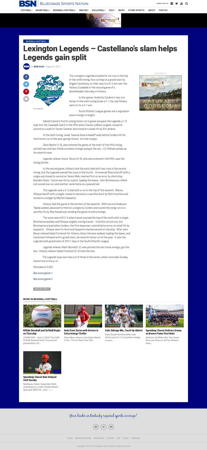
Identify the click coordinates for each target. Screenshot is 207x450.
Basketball (42, 10)
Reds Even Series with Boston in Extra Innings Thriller (81, 332)
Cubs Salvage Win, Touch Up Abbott (123, 330)
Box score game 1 (43, 273)
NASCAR (83, 10)
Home (70, 438)
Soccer (126, 438)
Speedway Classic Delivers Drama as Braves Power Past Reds (163, 332)
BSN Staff (39, 66)
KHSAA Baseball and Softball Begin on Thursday (41, 332)
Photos (163, 10)
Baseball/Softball (64, 10)
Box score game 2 (43, 279)
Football (26, 10)
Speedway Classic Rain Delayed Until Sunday (39, 378)
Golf (111, 10)
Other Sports (136, 10)
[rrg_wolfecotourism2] (160, 110)
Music (121, 10)
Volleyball (98, 10)
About (151, 10)
